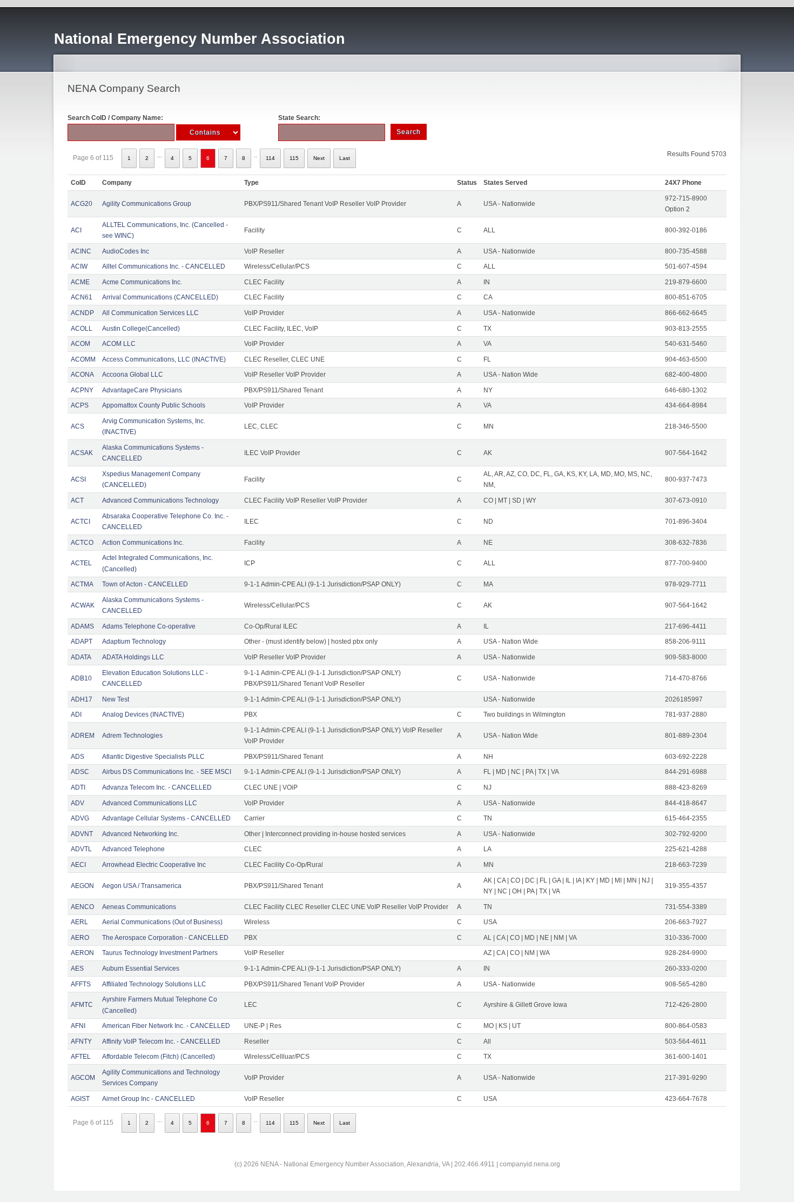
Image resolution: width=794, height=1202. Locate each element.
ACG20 (81, 204)
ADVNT (82, 834)
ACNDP (82, 313)
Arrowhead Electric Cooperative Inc (154, 865)
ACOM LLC (119, 344)
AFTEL (81, 1056)
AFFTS (81, 984)
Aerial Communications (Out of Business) (162, 922)
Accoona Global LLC (132, 374)
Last (344, 158)
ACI (76, 230)
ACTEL (81, 563)
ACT (77, 500)
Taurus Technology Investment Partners (160, 953)
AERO (80, 937)
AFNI (78, 1026)
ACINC (81, 251)
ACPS (80, 405)
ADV (77, 803)
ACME (80, 282)
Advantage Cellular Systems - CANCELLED (166, 818)
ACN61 (81, 297)
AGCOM (83, 1077)
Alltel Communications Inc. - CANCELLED (163, 266)
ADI (76, 714)
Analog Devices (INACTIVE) (143, 714)
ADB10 (81, 678)
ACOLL (81, 328)
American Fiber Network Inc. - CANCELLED (166, 1026)
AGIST (80, 1099)
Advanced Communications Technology (160, 500)
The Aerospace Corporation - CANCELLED (165, 937)
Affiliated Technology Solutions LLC (154, 984)
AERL (79, 922)
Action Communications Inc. (143, 542)
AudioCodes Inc (125, 251)
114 (270, 158)
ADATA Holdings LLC (133, 657)
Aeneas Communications (139, 907)
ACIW (79, 266)
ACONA (82, 374)
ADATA (81, 657)
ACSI (78, 479)
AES (77, 968)
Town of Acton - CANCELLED (145, 584)
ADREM (83, 735)
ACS (77, 426)
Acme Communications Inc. (142, 282)
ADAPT (81, 641)
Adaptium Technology (134, 641)
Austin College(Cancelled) (141, 328)
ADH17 (81, 699)
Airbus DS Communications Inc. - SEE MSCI (166, 772)
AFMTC (82, 1005)
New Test (115, 699)
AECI (78, 865)
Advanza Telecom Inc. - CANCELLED (157, 787)
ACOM (80, 344)
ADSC (80, 772)
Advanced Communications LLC (149, 803)
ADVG (80, 818)
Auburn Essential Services (140, 968)
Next (319, 158)
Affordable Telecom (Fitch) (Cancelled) (158, 1056)
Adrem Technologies (132, 735)
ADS (77, 756)
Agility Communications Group (146, 204)
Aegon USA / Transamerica (141, 886)
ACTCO (82, 542)
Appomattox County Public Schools (153, 405)
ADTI (78, 787)
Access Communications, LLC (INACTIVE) (164, 359)
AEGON (82, 886)
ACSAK (82, 453)
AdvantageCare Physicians (142, 390)
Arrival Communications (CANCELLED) (160, 297)
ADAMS (82, 626)
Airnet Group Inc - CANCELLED (148, 1099)
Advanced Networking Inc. (140, 834)
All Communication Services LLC (150, 313)
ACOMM (83, 359)
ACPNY (82, 390)
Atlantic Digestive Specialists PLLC (153, 756)
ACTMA (82, 584)
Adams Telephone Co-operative (149, 626)
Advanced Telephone (133, 849)
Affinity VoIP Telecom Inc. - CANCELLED (161, 1041)
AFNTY (81, 1041)
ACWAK (83, 605)
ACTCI (80, 521)
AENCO (82, 907)
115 (294, 158)
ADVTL (81, 849)
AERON (82, 953)
